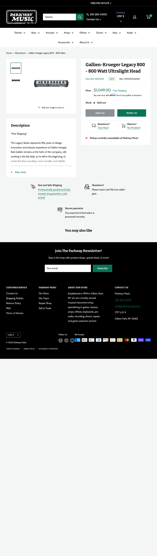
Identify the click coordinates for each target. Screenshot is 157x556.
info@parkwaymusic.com (127, 306)
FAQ (8, 308)
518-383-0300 (98, 14)
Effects (83, 32)
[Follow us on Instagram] (66, 340)
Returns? (131, 124)
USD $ (11, 335)
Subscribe (102, 268)
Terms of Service (14, 313)
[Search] (80, 17)
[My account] (134, 17)
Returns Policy (13, 303)
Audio (130, 32)
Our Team (44, 298)
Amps (67, 32)
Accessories (64, 42)
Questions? (103, 124)
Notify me (131, 112)
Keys (115, 32)
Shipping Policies (14, 298)
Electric (18, 32)
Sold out (100, 112)
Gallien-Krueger (95, 78)
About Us (84, 42)
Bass (33, 32)
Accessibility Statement (48, 349)
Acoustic (50, 32)
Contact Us (92, 19)
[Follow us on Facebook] (60, 340)
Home (9, 53)
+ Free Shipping (119, 90)
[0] (148, 17)
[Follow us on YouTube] (72, 340)
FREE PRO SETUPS (77, 3)
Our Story (44, 293)
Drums (99, 32)
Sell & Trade (45, 308)
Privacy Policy (29, 349)
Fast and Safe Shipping (50, 185)
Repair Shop (45, 303)
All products (20, 53)
